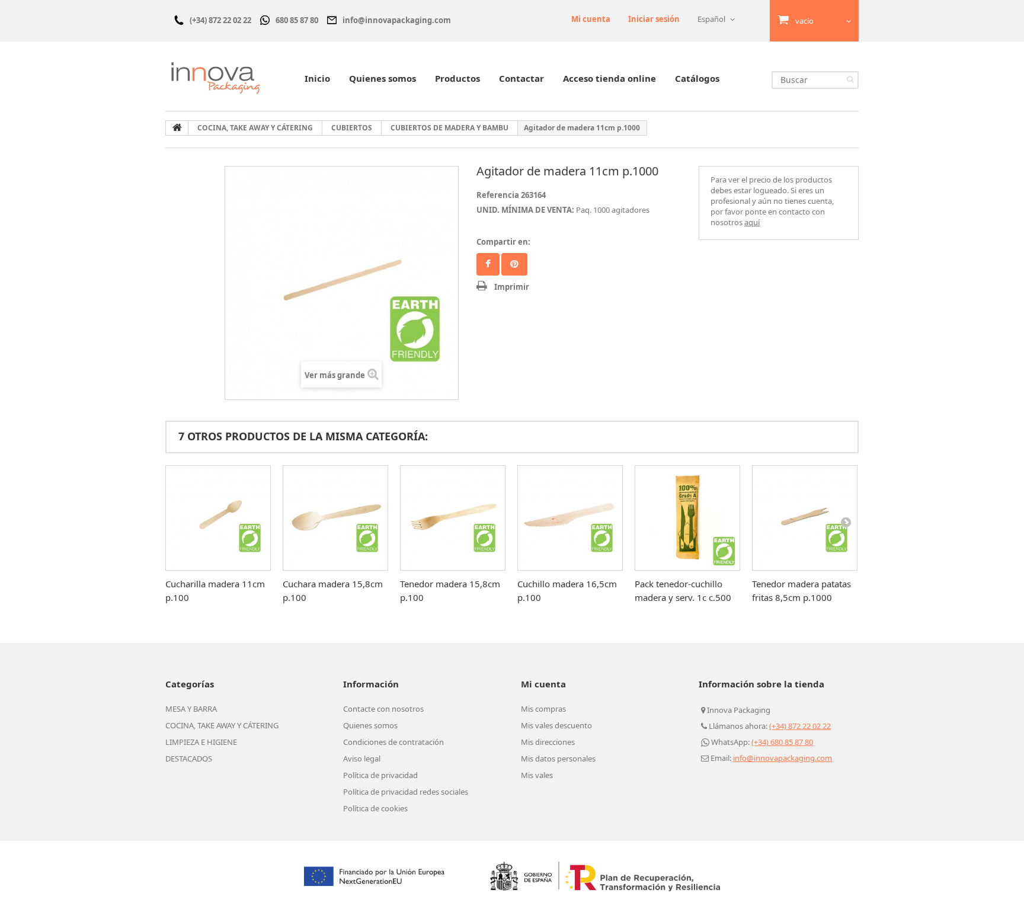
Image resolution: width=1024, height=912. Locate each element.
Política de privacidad (380, 775)
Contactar (521, 78)
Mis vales (537, 775)
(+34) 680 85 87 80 (782, 742)
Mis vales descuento (556, 725)
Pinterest (514, 264)
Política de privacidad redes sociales (405, 791)
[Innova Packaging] (215, 77)
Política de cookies (375, 808)
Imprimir (511, 286)
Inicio (317, 78)
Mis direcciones (548, 742)
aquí (752, 222)
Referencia (497, 195)
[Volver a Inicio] (177, 128)
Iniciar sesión (654, 19)
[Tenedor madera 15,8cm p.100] (452, 518)
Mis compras (543, 708)
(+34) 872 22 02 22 (800, 726)
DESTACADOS (188, 758)
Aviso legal (361, 758)
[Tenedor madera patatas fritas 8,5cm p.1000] (804, 518)
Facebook (488, 264)
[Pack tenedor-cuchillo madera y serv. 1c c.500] (687, 518)
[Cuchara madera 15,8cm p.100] (335, 518)
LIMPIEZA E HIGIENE (201, 742)
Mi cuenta (590, 19)
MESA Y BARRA (191, 708)
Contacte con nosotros (383, 708)
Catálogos (697, 78)
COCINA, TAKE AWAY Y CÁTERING (222, 725)
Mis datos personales (558, 758)
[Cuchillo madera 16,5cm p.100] (570, 518)
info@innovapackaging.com (782, 758)
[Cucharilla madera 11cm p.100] (218, 518)
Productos (457, 78)
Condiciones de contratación (393, 742)
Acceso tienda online (609, 78)
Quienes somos (382, 78)
